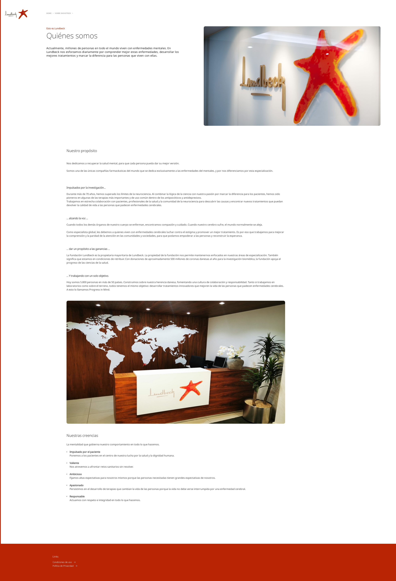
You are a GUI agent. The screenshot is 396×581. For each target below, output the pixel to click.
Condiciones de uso (62, 562)
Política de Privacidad (63, 566)
